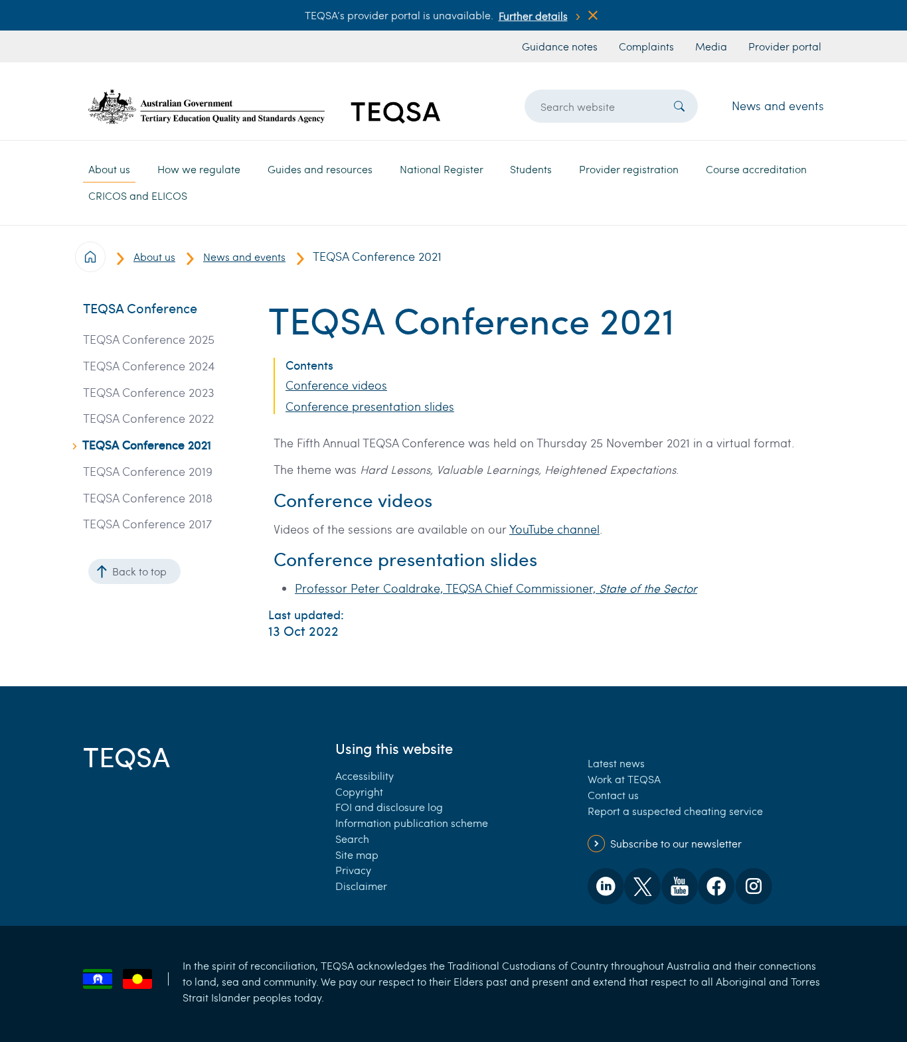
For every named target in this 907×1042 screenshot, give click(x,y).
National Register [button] (441, 169)
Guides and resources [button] (320, 169)
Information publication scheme (411, 823)
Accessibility (364, 775)
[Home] (264, 106)
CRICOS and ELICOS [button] (137, 195)
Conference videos (336, 385)
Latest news (616, 763)
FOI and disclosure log (389, 807)
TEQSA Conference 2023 (148, 392)
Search (352, 839)
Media (711, 46)
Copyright (359, 791)
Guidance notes (560, 46)
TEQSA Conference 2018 (147, 498)
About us (154, 256)
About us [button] (109, 169)
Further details (533, 16)
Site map (356, 854)
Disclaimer (361, 886)
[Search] (679, 106)
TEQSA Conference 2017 (147, 524)
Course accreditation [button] (756, 169)
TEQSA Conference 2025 (148, 339)
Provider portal (784, 46)
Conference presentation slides (370, 406)
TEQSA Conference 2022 (148, 418)
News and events (778, 105)
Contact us (613, 795)
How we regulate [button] (198, 169)
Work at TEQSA (624, 779)
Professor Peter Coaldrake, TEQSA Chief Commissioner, (496, 588)
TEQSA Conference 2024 (149, 366)
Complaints (646, 46)
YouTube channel (554, 529)
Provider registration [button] (629, 169)
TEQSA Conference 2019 (147, 471)
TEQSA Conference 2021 (146, 445)
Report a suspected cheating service (675, 811)
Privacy (353, 870)
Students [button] (531, 169)
